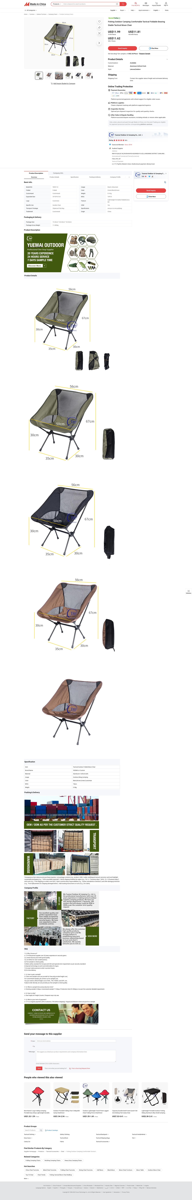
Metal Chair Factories (49, 1170)
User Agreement (107, 1192)
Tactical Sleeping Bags (103, 1138)
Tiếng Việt (141, 1188)
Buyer (122, 10)
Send (39, 1068)
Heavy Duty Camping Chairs (73, 1160)
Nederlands (100, 1188)
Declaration (117, 1192)
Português (63, 1188)
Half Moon (100, 1170)
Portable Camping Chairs (66, 14)
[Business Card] (165, 182)
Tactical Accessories (102, 1141)
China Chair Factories (32, 1170)
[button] (125, 177)
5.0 (143, 176)
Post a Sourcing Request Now (79, 1068)
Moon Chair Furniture (125, 1170)
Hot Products (47, 1185)
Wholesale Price (98, 1185)
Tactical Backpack (101, 1134)
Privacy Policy (126, 1192)
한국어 (112, 1188)
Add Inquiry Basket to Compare (64, 83)
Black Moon (111, 1170)
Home (25, 14)
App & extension (144, 10)
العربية (106, 1188)
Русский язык (78, 1188)
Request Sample (144, 54)
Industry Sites (108, 1185)
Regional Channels (120, 1185)
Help (132, 10)
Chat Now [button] (154, 48)
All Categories (31, 10)
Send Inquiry (122, 48)
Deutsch (92, 1188)
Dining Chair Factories (86, 1170)
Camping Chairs (52, 14)
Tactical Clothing (29, 1134)
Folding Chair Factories (67, 1170)
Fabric (62, 1141)
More (26, 1178)
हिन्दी (123, 1188)
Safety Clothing (65, 1134)
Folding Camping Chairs (33, 1160)
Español (55, 1188)
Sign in (166, 5)
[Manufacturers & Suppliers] (35, 4)
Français (70, 1188)
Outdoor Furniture (41, 14)
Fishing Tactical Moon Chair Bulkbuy (61, 1175)
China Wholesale (87, 1185)
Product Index (130, 1185)
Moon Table (140, 1170)
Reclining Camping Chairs (52, 1160)
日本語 (118, 1188)
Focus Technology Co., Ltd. (83, 1192)
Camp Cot (27, 1141)
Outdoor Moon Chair (154, 1170)
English (49, 1188)
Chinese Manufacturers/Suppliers (72, 1185)
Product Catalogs (52, 1130)
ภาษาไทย (128, 1188)
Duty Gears (27, 1138)
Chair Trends (41, 1175)
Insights (146, 1185)
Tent (133, 1138)
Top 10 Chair (29, 1175)
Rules (166, 10)
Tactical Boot (64, 1138)
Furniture (32, 14)
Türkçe (135, 1188)
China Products (57, 1185)
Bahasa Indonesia (151, 1188)
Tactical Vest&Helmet (138, 1134)
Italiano (86, 1188)
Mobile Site (139, 1185)
